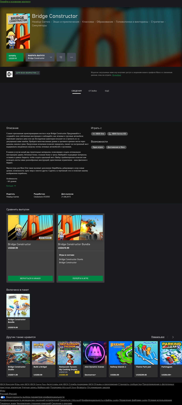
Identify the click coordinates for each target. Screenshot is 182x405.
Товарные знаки (8, 403)
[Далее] (173, 337)
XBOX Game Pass (38, 384)
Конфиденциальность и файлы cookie (100, 400)
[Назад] (167, 337)
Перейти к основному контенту (15, 1)
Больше (9, 185)
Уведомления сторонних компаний (34, 403)
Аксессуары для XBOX (57, 384)
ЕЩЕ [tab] (107, 91)
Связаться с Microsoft (70, 400)
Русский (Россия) (8, 393)
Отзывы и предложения (106, 384)
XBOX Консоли (7, 384)
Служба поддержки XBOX (81, 384)
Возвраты (82, 387)
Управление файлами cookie (133, 400)
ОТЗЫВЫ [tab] (93, 91)
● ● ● (71, 57)
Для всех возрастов (26, 73)
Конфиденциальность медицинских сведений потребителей (29, 400)
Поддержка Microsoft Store (63, 387)
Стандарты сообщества (130, 384)
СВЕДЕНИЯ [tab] (77, 91)
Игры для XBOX (22, 384)
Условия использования (160, 400)
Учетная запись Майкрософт (36, 387)
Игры (2, 390)
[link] (18, 312)
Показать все (157, 336)
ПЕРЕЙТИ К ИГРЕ (80, 278)
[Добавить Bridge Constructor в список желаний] (61, 57)
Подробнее (116, 75)
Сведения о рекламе (61, 403)
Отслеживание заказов (98, 387)
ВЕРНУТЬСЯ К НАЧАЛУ (30, 278)
